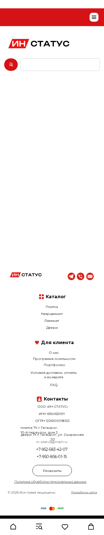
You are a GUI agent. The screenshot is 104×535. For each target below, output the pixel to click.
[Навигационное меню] (94, 17)
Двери (52, 327)
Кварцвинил (52, 314)
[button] (13, 526)
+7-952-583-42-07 (52, 449)
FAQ (54, 385)
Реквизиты (52, 471)
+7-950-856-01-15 (52, 456)
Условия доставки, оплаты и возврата (54, 374)
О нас (54, 352)
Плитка (52, 307)
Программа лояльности (54, 359)
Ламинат (51, 320)
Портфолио (54, 365)
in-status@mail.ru (52, 442)
